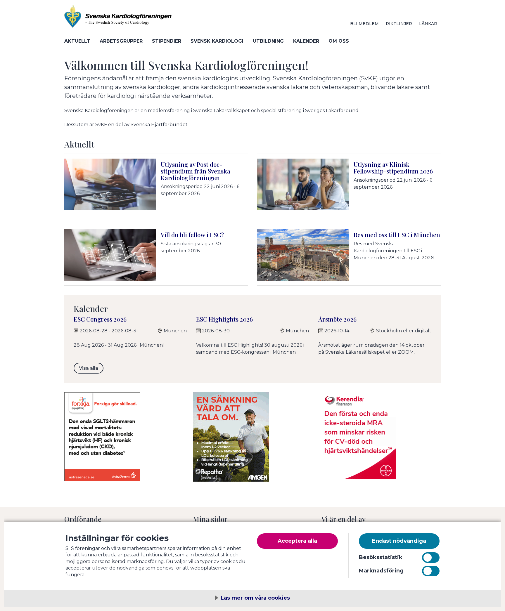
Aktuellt (77, 41)
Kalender (306, 41)
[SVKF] (134, 19)
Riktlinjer (399, 23)
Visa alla (88, 368)
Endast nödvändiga (399, 541)
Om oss (338, 41)
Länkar (428, 23)
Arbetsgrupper (121, 41)
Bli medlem (364, 23)
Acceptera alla (297, 541)
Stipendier (166, 41)
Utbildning (268, 41)
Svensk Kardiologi (217, 41)
